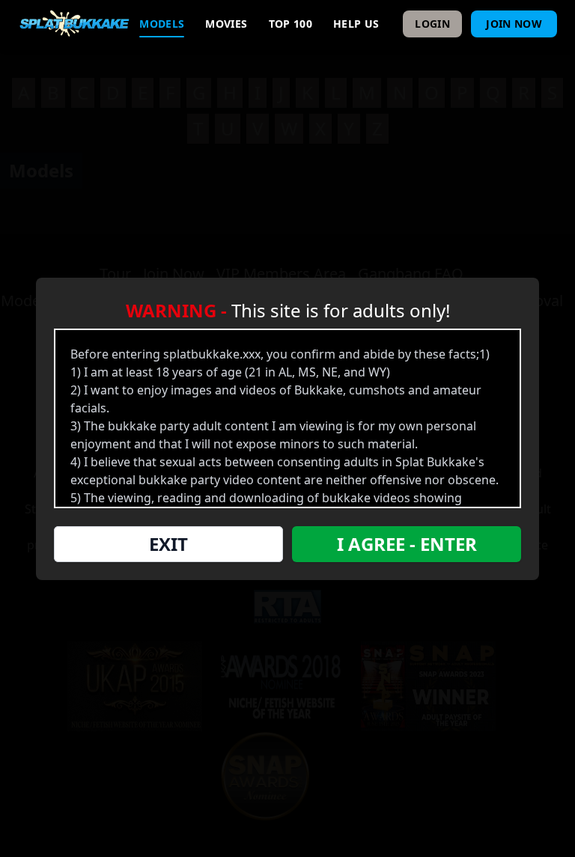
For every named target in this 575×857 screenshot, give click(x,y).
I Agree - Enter (407, 543)
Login (432, 23)
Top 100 (290, 23)
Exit (168, 543)
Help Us (356, 23)
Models (161, 23)
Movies (226, 23)
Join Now (514, 23)
